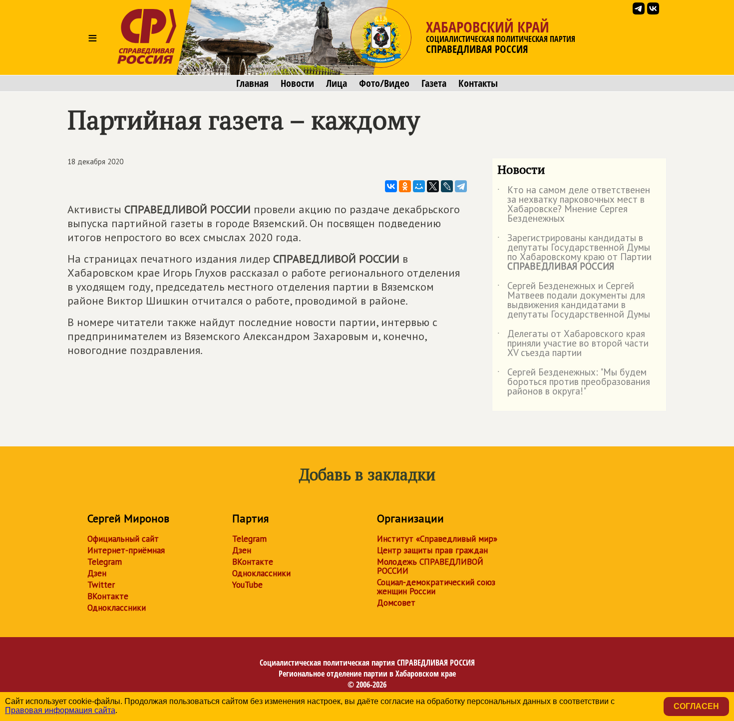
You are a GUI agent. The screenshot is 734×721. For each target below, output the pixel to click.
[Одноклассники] (405, 186)
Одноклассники (116, 607)
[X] (433, 186)
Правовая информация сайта (60, 710)
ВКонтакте (107, 596)
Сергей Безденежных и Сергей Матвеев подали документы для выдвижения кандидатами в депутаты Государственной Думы (573, 300)
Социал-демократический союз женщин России (436, 587)
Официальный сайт (123, 538)
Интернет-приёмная (126, 550)
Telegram (104, 561)
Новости (297, 83)
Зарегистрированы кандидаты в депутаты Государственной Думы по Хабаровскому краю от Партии (574, 252)
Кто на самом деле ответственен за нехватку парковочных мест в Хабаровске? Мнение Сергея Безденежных (573, 204)
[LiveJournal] (447, 186)
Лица (336, 83)
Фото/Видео (384, 83)
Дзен (96, 573)
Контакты (478, 83)
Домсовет (396, 602)
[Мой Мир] (419, 186)
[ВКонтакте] (391, 186)
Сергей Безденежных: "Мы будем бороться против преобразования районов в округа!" (573, 382)
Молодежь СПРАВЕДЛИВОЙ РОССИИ (430, 566)
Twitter (101, 584)
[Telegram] (461, 186)
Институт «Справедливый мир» (437, 538)
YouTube (247, 584)
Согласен (696, 706)
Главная (252, 83)
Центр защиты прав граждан (432, 550)
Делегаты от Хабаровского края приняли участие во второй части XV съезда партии (573, 344)
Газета (433, 83)
